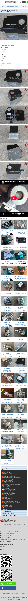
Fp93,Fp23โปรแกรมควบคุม (9, 489)
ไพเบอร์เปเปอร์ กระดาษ (8, 486)
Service (2, 548)
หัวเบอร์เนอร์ (6, 471)
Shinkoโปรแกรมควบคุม (8, 496)
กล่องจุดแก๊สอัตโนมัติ (8, 498)
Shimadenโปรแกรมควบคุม (9, 494)
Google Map (4, 551)
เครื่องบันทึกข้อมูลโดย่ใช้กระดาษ (10, 501)
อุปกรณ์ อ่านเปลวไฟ (7, 473)
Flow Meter (5, 507)
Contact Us (2, 549)
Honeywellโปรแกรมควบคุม (9, 493)
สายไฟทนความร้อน (7, 505)
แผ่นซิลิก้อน (5, 504)
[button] (20, 2)
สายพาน (5, 497)
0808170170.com (15, 593)
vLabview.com (22, 593)
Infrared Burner (6, 472)
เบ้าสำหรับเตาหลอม (7, 480)
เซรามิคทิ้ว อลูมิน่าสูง (8, 481)
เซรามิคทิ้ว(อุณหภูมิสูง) (8, 479)
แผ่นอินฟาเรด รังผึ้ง (7, 483)
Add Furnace (9, 587)
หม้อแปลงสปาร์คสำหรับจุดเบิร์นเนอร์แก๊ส (12, 477)
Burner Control (6, 475)
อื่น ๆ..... (5, 509)
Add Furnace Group (6, 593)
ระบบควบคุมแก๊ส (7, 511)
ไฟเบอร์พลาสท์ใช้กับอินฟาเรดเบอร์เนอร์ (12, 484)
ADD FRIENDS (9, 583)
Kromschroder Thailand (12, 6)
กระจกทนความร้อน (7, 506)
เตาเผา (3, 6)
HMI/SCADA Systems (8, 513)
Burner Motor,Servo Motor (9, 476)
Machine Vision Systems (9, 515)
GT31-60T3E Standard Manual (10, 66)
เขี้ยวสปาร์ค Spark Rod (8, 500)
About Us (2, 546)
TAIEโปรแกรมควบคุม (8, 492)
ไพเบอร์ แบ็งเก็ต (6, 485)
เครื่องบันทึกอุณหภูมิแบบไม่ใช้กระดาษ (11, 502)
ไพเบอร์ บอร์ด (6, 488)
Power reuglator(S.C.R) (8, 490)
